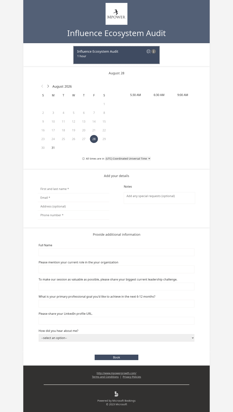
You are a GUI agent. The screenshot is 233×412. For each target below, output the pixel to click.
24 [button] (53, 139)
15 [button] (104, 121)
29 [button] (104, 139)
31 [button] (53, 148)
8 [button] (104, 113)
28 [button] (94, 139)
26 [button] (73, 139)
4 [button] (63, 113)
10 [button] (53, 121)
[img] (149, 51)
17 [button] (53, 130)
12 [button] (73, 121)
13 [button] (83, 121)
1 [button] (104, 104)
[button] (42, 86)
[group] (159, 95)
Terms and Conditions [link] (105, 376)
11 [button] (63, 121)
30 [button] (43, 148)
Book (116, 357)
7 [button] (94, 113)
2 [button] (43, 113)
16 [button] (43, 130)
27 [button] (83, 139)
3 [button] (53, 113)
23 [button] (43, 139)
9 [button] (43, 121)
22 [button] (104, 130)
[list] (116, 55)
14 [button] (94, 121)
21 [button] (94, 130)
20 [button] (83, 130)
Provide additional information (116, 234)
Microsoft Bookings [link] (124, 400)
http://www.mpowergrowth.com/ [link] (116, 373)
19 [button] (73, 130)
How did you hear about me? (58, 331)
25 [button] (63, 139)
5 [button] (73, 113)
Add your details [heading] (116, 176)
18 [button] (63, 130)
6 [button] (84, 113)
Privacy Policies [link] (132, 376)
